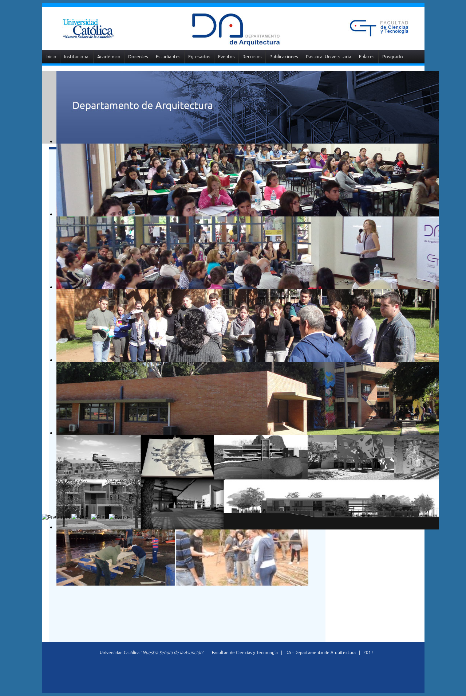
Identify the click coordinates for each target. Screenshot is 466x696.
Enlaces (367, 56)
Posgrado (392, 56)
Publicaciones (283, 56)
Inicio (51, 56)
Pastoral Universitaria (328, 56)
